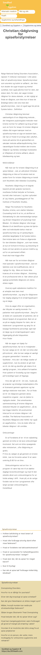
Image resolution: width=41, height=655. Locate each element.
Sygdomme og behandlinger (13, 20)
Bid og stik (24, 11)
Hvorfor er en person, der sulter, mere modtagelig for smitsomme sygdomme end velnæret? (19, 638)
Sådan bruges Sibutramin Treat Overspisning (19, 612)
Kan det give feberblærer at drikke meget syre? (20, 601)
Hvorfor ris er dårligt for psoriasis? (15, 592)
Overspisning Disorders (10, 588)
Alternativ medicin (9, 11)
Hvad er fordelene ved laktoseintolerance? (20, 547)
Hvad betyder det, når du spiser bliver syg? (19, 617)
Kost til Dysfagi (9, 566)
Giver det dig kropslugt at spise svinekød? (18, 597)
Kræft (4, 15)
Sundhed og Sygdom (11, 25)
